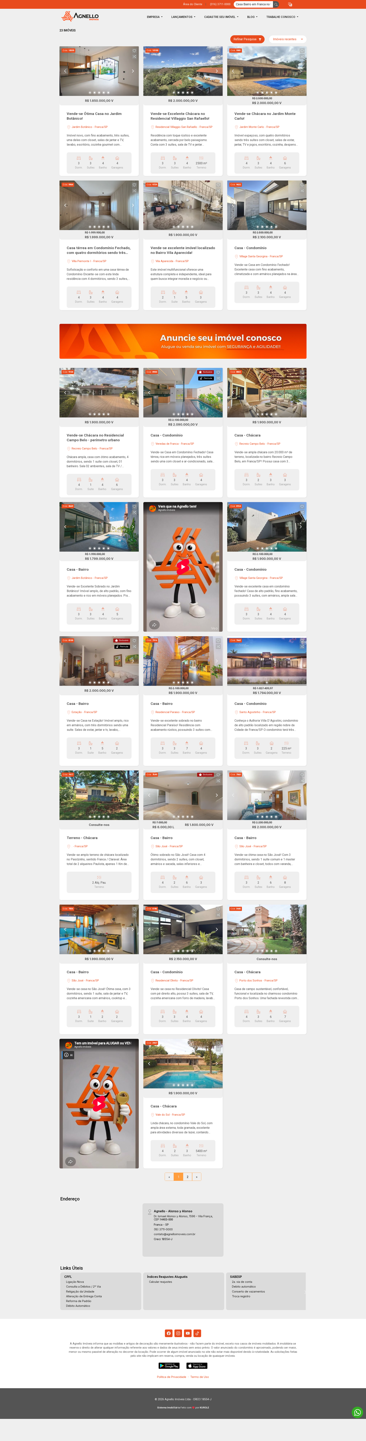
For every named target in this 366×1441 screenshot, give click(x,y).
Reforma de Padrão (78, 1301)
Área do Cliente (192, 4)
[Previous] (65, 71)
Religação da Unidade (80, 1291)
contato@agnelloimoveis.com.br (174, 1234)
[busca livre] (276, 4)
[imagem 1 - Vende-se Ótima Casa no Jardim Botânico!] (99, 71)
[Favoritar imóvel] (134, 50)
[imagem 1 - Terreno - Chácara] (99, 795)
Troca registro (241, 1296)
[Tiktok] (197, 1333)
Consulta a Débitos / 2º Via (83, 1286)
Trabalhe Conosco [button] (281, 16)
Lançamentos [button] (182, 16)
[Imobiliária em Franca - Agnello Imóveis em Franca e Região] (78, 17)
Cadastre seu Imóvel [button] (220, 16)
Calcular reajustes (160, 1281)
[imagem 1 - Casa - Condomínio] (267, 205)
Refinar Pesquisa (245, 39)
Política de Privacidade (171, 1376)
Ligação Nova (75, 1281)
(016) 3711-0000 (220, 4)
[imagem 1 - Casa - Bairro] (99, 527)
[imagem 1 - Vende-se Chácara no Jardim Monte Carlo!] (267, 71)
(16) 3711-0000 (163, 1229)
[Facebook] (169, 1333)
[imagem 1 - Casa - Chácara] (267, 392)
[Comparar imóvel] (134, 56)
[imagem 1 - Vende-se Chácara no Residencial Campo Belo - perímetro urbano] (99, 392)
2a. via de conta (242, 1281)
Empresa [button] (153, 16)
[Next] (132, 71)
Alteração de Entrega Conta (84, 1296)
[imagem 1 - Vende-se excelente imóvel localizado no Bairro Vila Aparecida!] (183, 205)
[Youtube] (188, 1333)
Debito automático (244, 1286)
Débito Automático (78, 1305)
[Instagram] (178, 1333)
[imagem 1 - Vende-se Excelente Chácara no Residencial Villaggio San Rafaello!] (183, 71)
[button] (290, 4)
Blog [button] (251, 16)
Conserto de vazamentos (248, 1291)
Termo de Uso (199, 1376)
